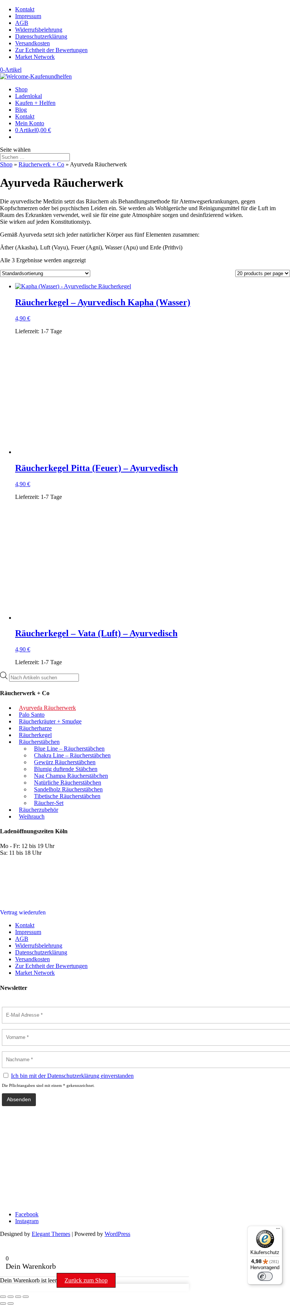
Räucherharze (35, 728)
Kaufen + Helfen (35, 103)
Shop (21, 89)
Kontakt (24, 9)
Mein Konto (29, 123)
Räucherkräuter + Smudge (50, 721)
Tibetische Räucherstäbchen (67, 796)
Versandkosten (32, 43)
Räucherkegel (35, 735)
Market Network (35, 57)
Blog (21, 109)
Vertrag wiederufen (23, 912)
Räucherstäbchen (39, 742)
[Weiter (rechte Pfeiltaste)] (11, 1303)
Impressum (28, 16)
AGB (21, 23)
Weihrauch (32, 816)
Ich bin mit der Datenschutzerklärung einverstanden (72, 1076)
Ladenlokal (28, 96)
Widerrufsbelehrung (38, 29)
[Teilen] (18, 1297)
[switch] (265, 1276)
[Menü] (277, 1230)
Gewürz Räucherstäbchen (65, 762)
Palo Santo (32, 714)
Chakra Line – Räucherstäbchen (72, 755)
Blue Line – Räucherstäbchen (69, 748)
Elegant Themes (51, 1234)
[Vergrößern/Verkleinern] (3, 1297)
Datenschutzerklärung (41, 36)
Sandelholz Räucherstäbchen (68, 789)
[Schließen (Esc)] (26, 1297)
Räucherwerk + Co (41, 164)
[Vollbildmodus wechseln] (11, 1297)
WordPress (117, 1234)
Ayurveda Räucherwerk (47, 708)
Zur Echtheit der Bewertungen (51, 50)
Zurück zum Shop (86, 1280)
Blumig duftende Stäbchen (65, 769)
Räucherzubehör (38, 809)
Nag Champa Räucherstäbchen (71, 776)
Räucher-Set (48, 803)
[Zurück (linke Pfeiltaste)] (3, 1303)
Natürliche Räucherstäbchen (67, 782)
